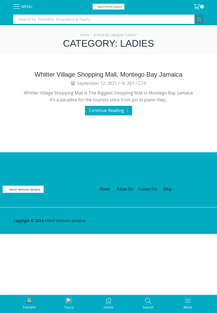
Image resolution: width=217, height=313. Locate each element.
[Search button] (199, 19)
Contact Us (147, 189)
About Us (124, 189)
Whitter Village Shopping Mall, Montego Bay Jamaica (108, 74)
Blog (167, 189)
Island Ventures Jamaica (64, 220)
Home (84, 35)
